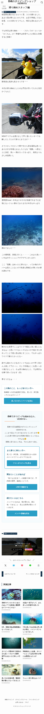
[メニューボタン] (2, 2)
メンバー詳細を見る (22, 513)
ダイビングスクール (21, 699)
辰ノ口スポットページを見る (22, 401)
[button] (5, 565)
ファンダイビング (34, 699)
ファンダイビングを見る (22, 463)
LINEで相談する (22, 487)
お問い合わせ (19, 702)
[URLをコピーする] (38, 565)
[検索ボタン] (42, 2)
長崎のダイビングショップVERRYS (22, 2)
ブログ (27, 702)
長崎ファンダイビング (9, 12)
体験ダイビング (9, 699)
